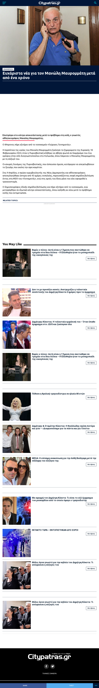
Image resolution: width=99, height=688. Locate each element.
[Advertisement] (49, 222)
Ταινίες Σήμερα (49, 673)
